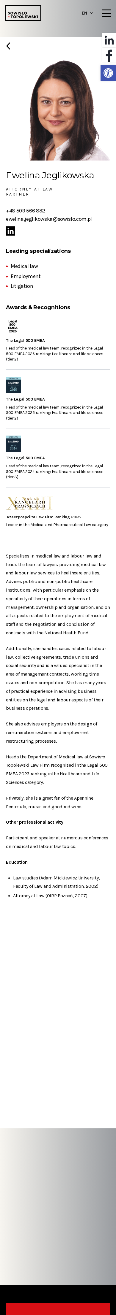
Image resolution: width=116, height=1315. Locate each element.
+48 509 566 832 (25, 210)
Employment (26, 276)
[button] (108, 73)
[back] (58, 48)
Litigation (22, 286)
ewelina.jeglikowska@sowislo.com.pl (49, 219)
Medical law (24, 266)
